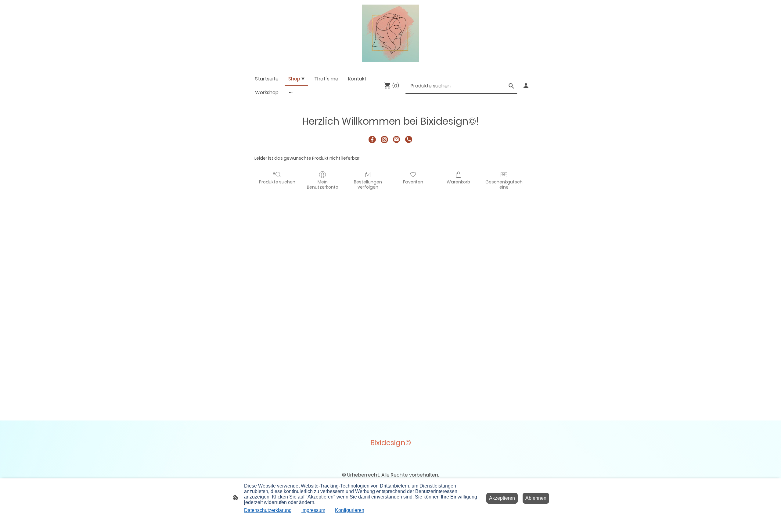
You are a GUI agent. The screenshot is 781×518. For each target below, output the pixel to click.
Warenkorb (458, 182)
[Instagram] (384, 139)
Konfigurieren (349, 510)
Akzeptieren (502, 498)
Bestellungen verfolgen (368, 184)
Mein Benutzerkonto (322, 184)
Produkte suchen (277, 182)
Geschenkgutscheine (504, 184)
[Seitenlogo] (390, 33)
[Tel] (408, 139)
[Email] (396, 139)
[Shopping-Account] (526, 85)
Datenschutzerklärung (268, 510)
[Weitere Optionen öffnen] (291, 92)
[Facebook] (372, 139)
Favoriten (413, 182)
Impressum (313, 510)
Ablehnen (535, 498)
